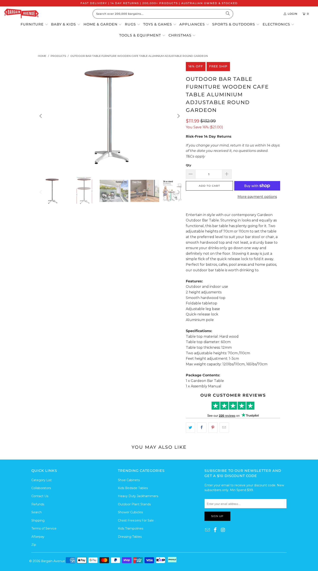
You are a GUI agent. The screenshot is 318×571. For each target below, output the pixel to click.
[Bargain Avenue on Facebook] (215, 530)
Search (36, 512)
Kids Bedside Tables (133, 488)
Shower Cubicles (130, 512)
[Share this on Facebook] (201, 428)
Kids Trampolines (130, 528)
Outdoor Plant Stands (134, 504)
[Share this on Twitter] (190, 428)
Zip (33, 545)
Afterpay (37, 537)
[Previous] (41, 116)
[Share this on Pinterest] (213, 428)
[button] (34, 24)
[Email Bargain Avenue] (207, 530)
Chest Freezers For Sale (136, 520)
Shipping (38, 520)
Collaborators (41, 488)
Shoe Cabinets (129, 480)
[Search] (227, 14)
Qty (188, 165)
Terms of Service (43, 528)
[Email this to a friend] (224, 428)
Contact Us (39, 496)
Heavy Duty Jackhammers (138, 496)
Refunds (37, 504)
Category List (41, 480)
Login (292, 13)
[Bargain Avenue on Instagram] (223, 530)
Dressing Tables (130, 537)
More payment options (257, 197)
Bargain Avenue (53, 561)
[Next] (178, 116)
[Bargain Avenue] (21, 14)
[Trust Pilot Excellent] (233, 406)
